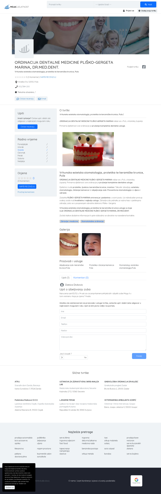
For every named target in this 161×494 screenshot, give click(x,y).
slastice (63, 454)
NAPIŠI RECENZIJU (48, 77)
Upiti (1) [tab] (65, 277)
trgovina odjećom (67, 440)
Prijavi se (130, 10)
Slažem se (10, 487)
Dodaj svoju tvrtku (148, 11)
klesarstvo (19, 448)
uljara (39, 443)
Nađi (149, 4)
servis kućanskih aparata (134, 444)
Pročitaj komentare (26, 192)
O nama (72, 481)
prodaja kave (132, 438)
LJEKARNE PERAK (67, 400)
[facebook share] (144, 67)
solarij (106, 443)
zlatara (130, 448)
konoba (107, 454)
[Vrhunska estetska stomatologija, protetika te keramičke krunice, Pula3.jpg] (91, 244)
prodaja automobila (23, 438)
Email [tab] (43, 99)
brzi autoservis (21, 440)
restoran (130, 440)
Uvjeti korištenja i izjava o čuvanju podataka (96, 481)
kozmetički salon (44, 454)
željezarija (41, 440)
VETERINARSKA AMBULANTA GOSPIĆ (120, 400)
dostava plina (21, 456)
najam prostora (44, 448)
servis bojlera (132, 454)
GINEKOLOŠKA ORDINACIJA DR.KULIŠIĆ (121, 381)
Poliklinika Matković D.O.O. (26, 400)
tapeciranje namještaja (65, 449)
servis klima (65, 438)
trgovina (85, 438)
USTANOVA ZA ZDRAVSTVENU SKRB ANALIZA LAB (79, 383)
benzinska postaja (90, 448)
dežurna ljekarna (89, 440)
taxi (105, 438)
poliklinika (41, 438)
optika (17, 443)
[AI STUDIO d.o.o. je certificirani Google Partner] (136, 480)
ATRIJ (17, 381)
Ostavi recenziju (26, 99)
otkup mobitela (111, 440)
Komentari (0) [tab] (81, 277)
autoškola (41, 456)
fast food (64, 443)
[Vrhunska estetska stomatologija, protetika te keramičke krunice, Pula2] (69, 244)
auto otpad (109, 448)
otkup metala (88, 454)
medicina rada (88, 443)
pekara (18, 454)
